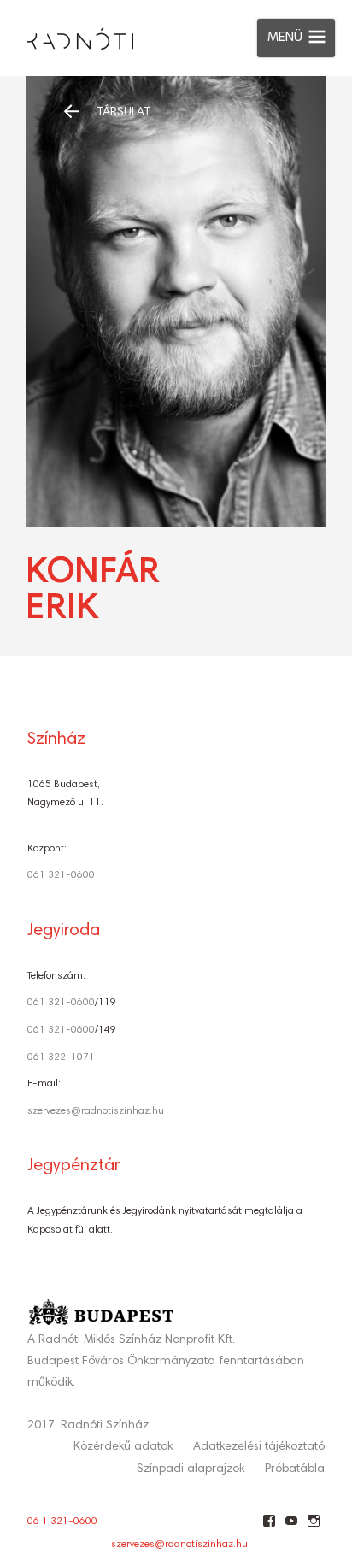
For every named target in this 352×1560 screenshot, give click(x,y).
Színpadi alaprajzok (190, 1469)
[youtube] (291, 1528)
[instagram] (313, 1528)
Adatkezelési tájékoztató (259, 1447)
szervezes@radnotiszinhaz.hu (95, 1111)
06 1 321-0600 (62, 1521)
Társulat (123, 113)
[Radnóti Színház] (66, 34)
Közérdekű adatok (123, 1447)
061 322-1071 (61, 1057)
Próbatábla (295, 1469)
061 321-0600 (61, 875)
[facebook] (268, 1528)
